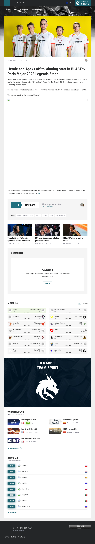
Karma (6, 537)
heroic (38, 215)
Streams (24, 9)
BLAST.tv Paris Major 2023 (25, 215)
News (15, 9)
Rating (13, 537)
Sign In (47, 284)
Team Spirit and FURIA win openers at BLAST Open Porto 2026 (19, 239)
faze (51, 215)
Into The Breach (60, 215)
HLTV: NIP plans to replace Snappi (73, 239)
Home (8, 9)
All (79, 303)
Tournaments (37, 9)
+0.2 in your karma (47, 206)
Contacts (21, 537)
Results (85, 303)
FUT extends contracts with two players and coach (47, 239)
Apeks (45, 215)
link (39, 193)
